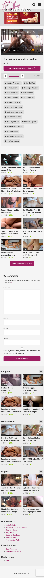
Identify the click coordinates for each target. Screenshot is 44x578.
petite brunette (12, 131)
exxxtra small (28, 93)
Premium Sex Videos (13, 540)
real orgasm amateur (14, 136)
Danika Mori (30, 83)
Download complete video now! (23, 68)
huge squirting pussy (14, 107)
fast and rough (12, 97)
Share (38, 76)
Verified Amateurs (13, 83)
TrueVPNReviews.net (13, 551)
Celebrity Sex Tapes (13, 535)
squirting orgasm (12, 141)
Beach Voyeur (11, 537)
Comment (7, 287)
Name (6, 318)
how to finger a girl (13, 102)
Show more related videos (22, 263)
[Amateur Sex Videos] (16, 7)
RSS (7, 561)
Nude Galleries (11, 525)
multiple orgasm (30, 122)
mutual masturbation (14, 126)
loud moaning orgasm (14, 112)
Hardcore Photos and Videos (16, 528)
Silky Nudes (10, 532)
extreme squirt (12, 93)
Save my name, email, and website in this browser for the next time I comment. (22, 352)
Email (6, 328)
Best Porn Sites (11, 549)
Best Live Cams (11, 530)
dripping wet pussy (30, 88)
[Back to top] (39, 573)
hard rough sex (28, 97)
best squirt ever (12, 88)
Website (7, 338)
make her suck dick (13, 117)
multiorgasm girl (12, 122)
